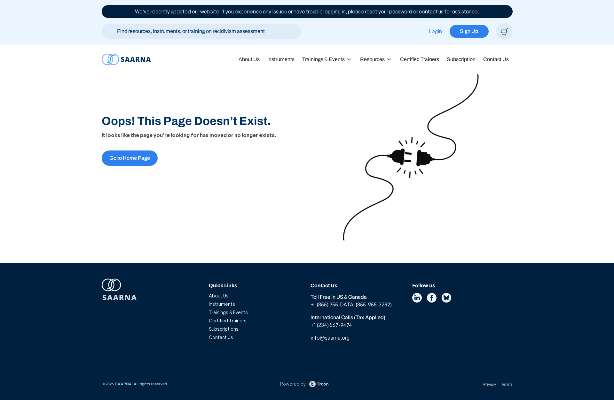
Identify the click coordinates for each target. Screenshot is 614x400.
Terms (506, 384)
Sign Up (469, 31)
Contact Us (496, 59)
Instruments (281, 59)
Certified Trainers (419, 59)
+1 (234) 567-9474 (331, 325)
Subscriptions (224, 329)
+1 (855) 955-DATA (332, 304)
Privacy (489, 384)
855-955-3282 (373, 304)
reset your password (388, 11)
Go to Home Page (129, 158)
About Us (249, 59)
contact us (431, 11)
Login (435, 31)
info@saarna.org (330, 338)
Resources (372, 59)
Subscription (461, 59)
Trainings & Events (323, 59)
